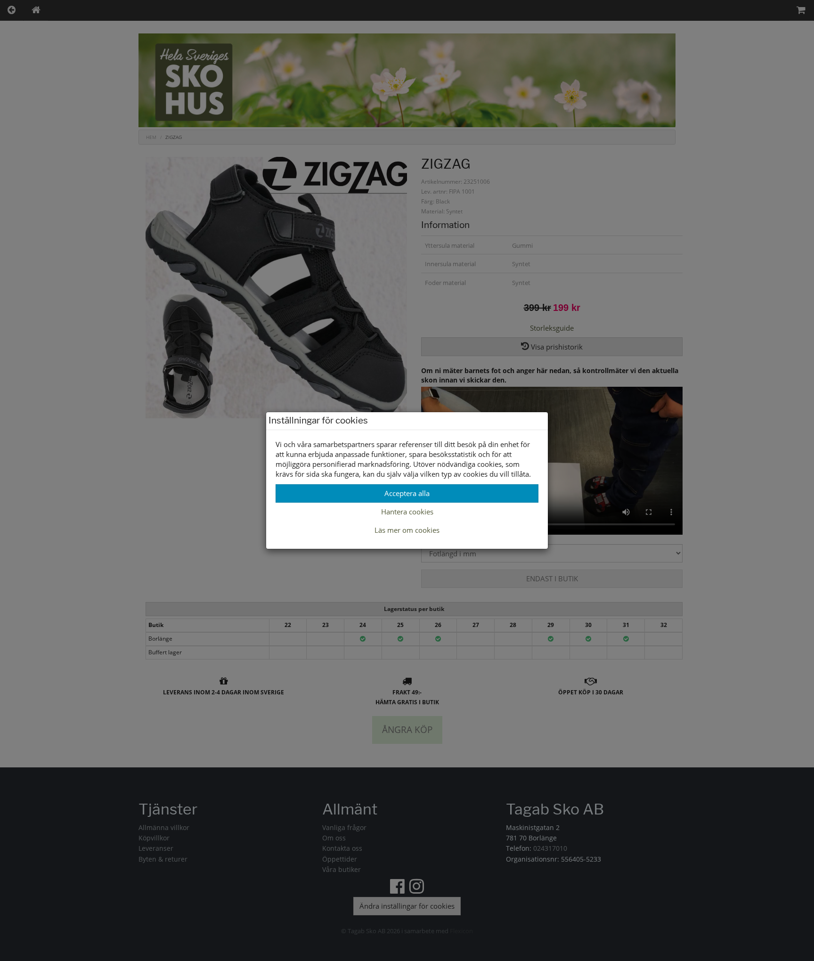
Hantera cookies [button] (407, 511)
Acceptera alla (407, 493)
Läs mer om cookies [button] (407, 530)
